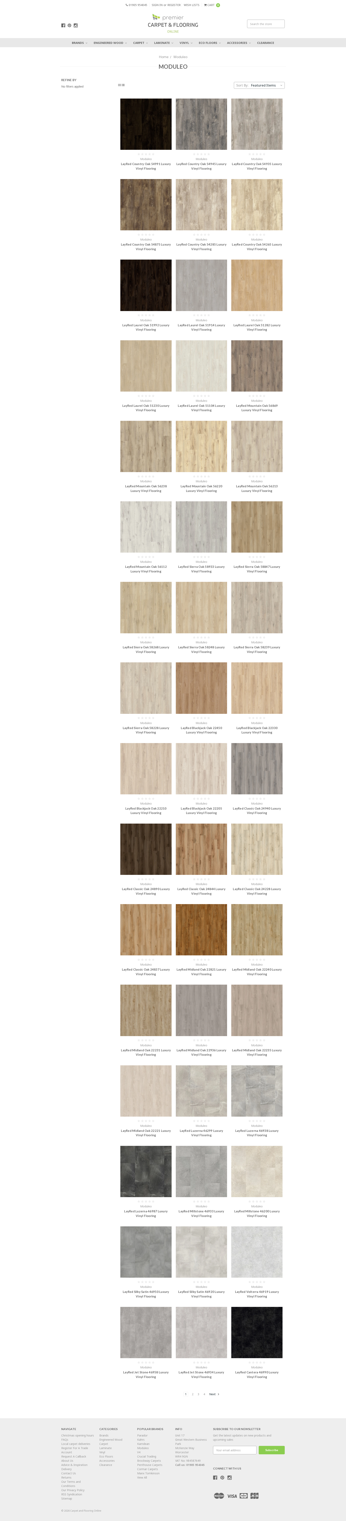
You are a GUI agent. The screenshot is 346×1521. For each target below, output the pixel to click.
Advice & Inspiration (74, 1465)
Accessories (237, 43)
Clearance (265, 43)
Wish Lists (191, 5)
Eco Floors (208, 43)
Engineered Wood (109, 43)
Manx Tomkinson (148, 1473)
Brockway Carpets (149, 1461)
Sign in (157, 5)
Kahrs (141, 1439)
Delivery (66, 1469)
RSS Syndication (71, 1494)
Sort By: (242, 85)
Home (164, 56)
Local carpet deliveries (75, 1444)
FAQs (64, 1439)
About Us (67, 1461)
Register (174, 5)
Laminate (162, 43)
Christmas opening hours (77, 1435)
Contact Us (68, 1473)
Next (212, 1394)
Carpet (139, 43)
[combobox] (266, 24)
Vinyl (185, 43)
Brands (78, 43)
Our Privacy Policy (72, 1490)
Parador (142, 1435)
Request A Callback (73, 1456)
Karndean (143, 1444)
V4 (138, 1452)
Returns (66, 1477)
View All (142, 1477)
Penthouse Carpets (150, 1465)
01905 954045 (137, 5)
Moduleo (180, 56)
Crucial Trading (146, 1456)
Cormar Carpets (147, 1469)
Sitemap (66, 1498)
